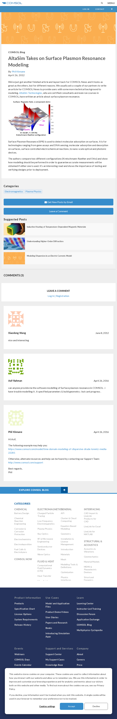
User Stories (52, 617)
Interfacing (92, 509)
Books (49, 627)
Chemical (20, 509)
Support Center (54, 654)
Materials (65, 554)
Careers (81, 659)
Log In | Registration (58, 295)
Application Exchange (88, 619)
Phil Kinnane (18, 71)
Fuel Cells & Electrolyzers (20, 550)
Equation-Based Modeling (68, 527)
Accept (71, 706)
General (66, 509)
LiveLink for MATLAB (89, 533)
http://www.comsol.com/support (25, 462)
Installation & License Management (67, 541)
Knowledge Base (54, 664)
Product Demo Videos (57, 611)
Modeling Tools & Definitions (69, 565)
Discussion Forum (86, 614)
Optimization (67, 572)
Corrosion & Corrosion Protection (20, 531)
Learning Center (85, 603)
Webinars (19, 654)
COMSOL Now (23, 559)
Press (80, 664)
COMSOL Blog (16, 52)
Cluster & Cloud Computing (68, 519)
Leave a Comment (58, 211)
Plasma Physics (33, 191)
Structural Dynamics (89, 578)
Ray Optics (42, 533)
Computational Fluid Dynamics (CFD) (44, 568)
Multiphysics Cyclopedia (90, 630)
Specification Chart (24, 608)
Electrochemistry (22, 539)
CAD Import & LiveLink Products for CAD (91, 517)
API (62, 513)
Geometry (66, 533)
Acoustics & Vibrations (90, 550)
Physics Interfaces (66, 578)
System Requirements (25, 619)
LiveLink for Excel (92, 526)
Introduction (67, 549)
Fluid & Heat (45, 561)
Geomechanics (91, 556)
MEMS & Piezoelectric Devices (90, 569)
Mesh (63, 559)
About (80, 654)
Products (19, 603)
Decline (96, 706)
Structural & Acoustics (93, 543)
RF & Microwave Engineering (45, 540)
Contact (99, 9)
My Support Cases (55, 659)
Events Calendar (23, 664)
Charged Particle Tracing (45, 514)
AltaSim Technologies (30, 92)
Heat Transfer (44, 576)
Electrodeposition (23, 544)
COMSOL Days (22, 659)
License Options (23, 614)
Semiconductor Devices (44, 548)
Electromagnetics (14, 191)
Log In (86, 9)
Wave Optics (43, 554)
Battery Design (21, 513)
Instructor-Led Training (89, 608)
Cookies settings (47, 706)
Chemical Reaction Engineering (20, 521)
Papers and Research (56, 622)
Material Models (91, 561)
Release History (22, 624)
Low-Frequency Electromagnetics (46, 522)
